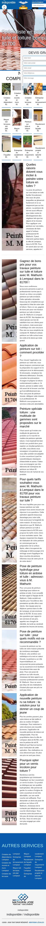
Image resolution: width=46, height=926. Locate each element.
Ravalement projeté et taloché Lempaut (39, 874)
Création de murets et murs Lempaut (6, 866)
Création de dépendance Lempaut (6, 857)
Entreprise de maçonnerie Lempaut (39, 863)
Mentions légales (36, 922)
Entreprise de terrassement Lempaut (17, 861)
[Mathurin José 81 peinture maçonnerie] (23, 899)
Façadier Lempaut (27, 869)
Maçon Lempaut (27, 855)
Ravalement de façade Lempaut (28, 862)
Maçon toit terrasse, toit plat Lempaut (17, 872)
